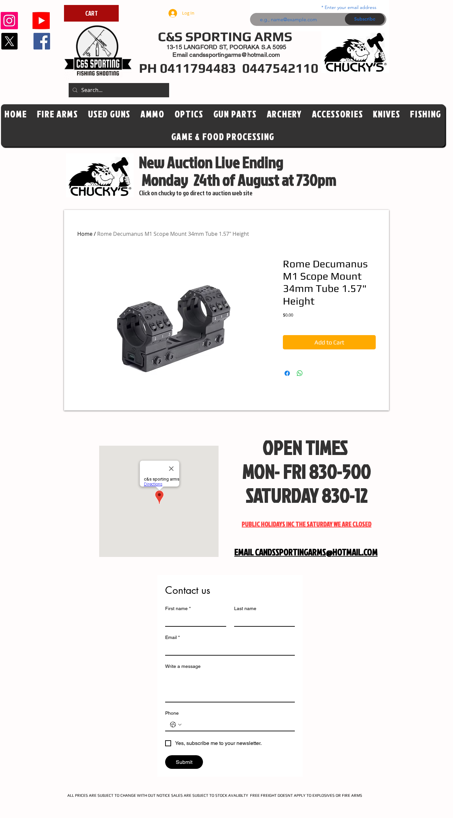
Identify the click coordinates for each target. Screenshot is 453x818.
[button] (189, 114)
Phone (172, 713)
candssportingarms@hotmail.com (234, 54)
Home (85, 233)
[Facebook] (41, 41)
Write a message (183, 666)
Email (172, 637)
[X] (9, 41)
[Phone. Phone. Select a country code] (175, 725)
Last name (245, 608)
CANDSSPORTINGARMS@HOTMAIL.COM (316, 552)
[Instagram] (9, 20)
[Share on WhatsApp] (300, 373)
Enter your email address (350, 7)
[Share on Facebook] (287, 373)
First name (178, 608)
